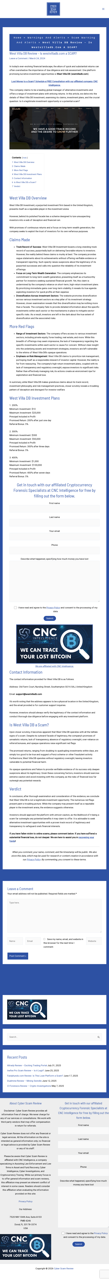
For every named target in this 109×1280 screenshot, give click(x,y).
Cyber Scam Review (64, 1268)
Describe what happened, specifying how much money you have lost (54, 559)
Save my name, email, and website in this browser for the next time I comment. (63, 943)
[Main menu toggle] (103, 9)
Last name (54, 517)
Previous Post (11, 876)
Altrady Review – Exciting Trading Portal (27, 1065)
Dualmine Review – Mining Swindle (24, 1080)
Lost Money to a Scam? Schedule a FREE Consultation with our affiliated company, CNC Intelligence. (54, 974)
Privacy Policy (53, 607)
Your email (54, 531)
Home (18, 37)
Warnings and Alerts (47, 37)
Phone (54, 545)
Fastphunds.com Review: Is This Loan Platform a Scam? (35, 1075)
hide (24, 158)
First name (54, 503)
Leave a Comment (18, 58)
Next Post (100, 876)
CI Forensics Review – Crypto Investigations (29, 1086)
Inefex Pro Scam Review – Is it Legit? (25, 1070)
